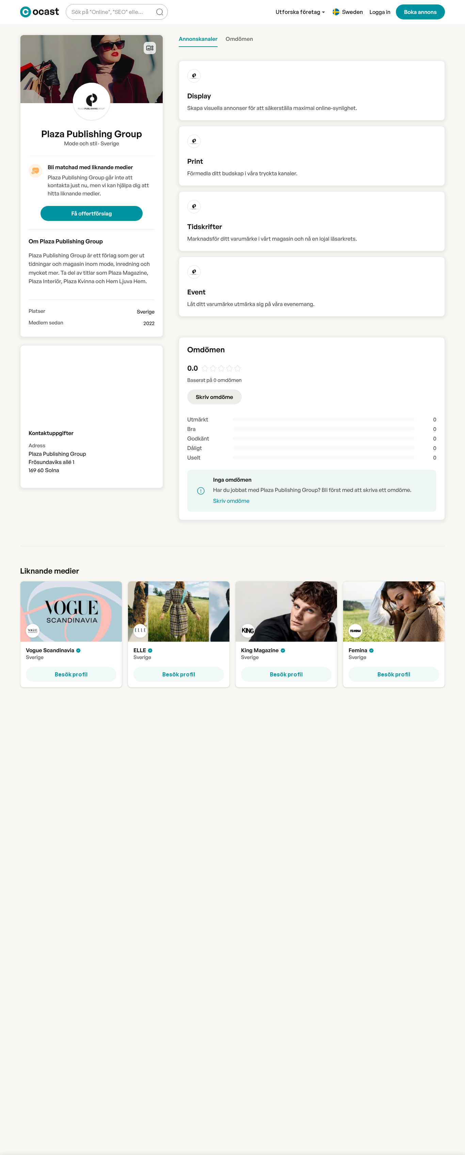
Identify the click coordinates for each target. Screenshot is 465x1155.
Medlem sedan (46, 323)
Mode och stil (80, 143)
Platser (37, 311)
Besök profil (71, 674)
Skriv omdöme (214, 397)
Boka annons (420, 12)
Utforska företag (298, 12)
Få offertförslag (91, 213)
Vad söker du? (87, 7)
